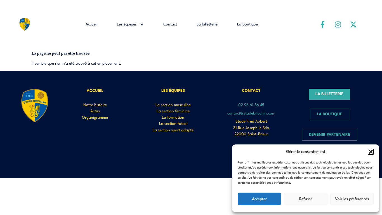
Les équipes (127, 24)
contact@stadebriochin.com (251, 113)
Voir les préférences (352, 199)
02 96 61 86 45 (251, 105)
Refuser (305, 199)
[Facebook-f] (323, 24)
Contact (170, 24)
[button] (371, 152)
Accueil (91, 24)
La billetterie (207, 24)
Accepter (259, 199)
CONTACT (251, 91)
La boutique (247, 24)
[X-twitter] (353, 24)
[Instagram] (338, 24)
